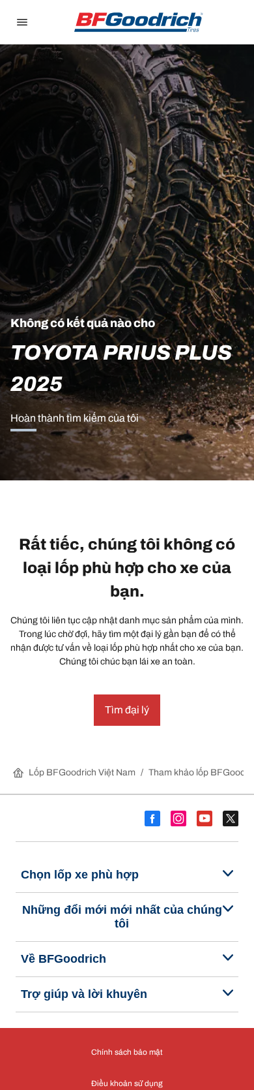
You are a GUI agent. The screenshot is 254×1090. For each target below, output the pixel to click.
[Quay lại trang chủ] (138, 22)
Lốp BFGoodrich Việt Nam (82, 772)
